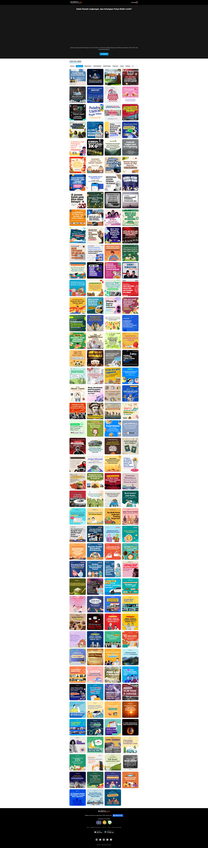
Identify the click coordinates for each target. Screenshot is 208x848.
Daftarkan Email (118, 815)
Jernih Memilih (97, 66)
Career (108, 827)
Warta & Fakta (106, 66)
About (88, 827)
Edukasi (128, 66)
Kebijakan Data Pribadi (95, 827)
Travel (121, 66)
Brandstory (79, 66)
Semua (72, 66)
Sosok (133, 66)
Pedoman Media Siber (116, 827)
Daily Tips (115, 66)
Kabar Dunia (88, 66)
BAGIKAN (104, 54)
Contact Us (103, 827)
